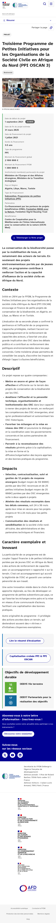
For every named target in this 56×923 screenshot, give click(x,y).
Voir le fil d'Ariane (8, 14)
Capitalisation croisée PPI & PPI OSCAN (28, 658)
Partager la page (51, 27)
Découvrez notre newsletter (18, 734)
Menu (51, 4)
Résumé (11, 20)
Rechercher (44, 4)
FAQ (28, 919)
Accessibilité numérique (19, 908)
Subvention (10, 196)
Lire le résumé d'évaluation (25, 641)
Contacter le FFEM (38, 908)
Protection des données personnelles (19, 914)
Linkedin (20, 755)
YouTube (12, 755)
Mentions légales (44, 914)
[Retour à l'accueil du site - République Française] (20, 5)
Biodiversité (8, 72)
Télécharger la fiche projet (29, 238)
